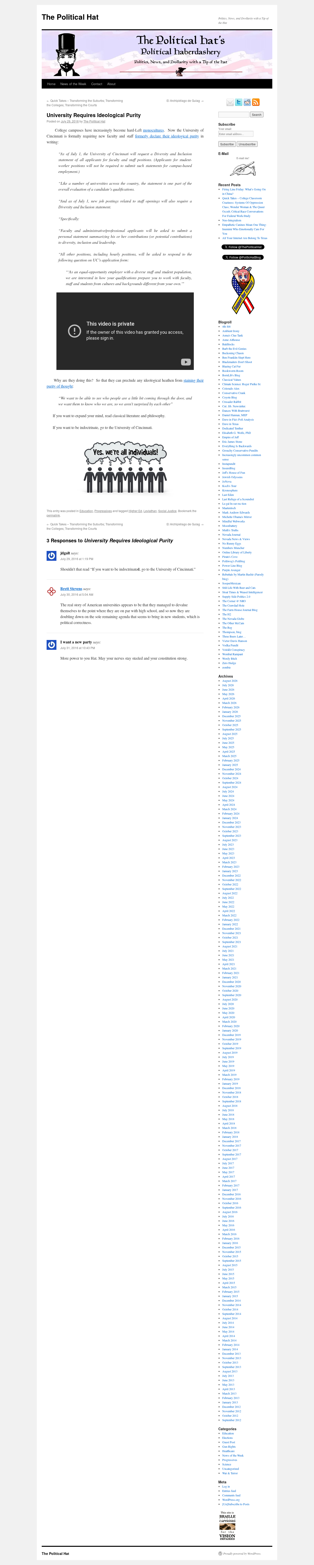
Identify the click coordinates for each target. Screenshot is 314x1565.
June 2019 (228, 1061)
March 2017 (229, 1181)
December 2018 (231, 1088)
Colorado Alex (230, 388)
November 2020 (231, 986)
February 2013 (230, 1398)
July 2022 (228, 897)
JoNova (226, 481)
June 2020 (228, 1008)
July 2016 (228, 1216)
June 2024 (228, 796)
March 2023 (229, 862)
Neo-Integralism (231, 220)
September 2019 (231, 1048)
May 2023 (228, 853)
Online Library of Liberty (237, 552)
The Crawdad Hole (233, 605)
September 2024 (231, 782)
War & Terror (230, 1473)
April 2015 (228, 1283)
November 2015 (231, 1252)
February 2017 (230, 1185)
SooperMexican (231, 583)
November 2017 (231, 1145)
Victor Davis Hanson (234, 641)
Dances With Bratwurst (235, 410)
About (111, 83)
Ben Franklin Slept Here (236, 357)
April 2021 (228, 964)
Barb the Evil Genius (234, 348)
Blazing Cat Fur (231, 366)
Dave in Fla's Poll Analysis (238, 419)
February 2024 (230, 813)
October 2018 (230, 1097)
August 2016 (229, 1212)
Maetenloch (229, 508)
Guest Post (228, 1442)
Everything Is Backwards (237, 446)
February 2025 (230, 760)
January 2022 (230, 924)
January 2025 (230, 765)
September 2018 (231, 1101)
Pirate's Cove (229, 557)
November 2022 (231, 880)
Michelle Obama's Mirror (237, 517)
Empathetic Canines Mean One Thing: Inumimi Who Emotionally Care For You (244, 229)
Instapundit (228, 464)
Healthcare (228, 1451)
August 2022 (229, 893)
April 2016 (228, 1229)
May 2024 (228, 800)
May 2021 (228, 959)
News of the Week (73, 83)
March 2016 (229, 1234)
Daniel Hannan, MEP (234, 415)
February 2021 (230, 973)
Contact (96, 83)
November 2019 (231, 1039)
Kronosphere (229, 490)
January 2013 (230, 1402)
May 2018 (228, 1119)
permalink (53, 515)
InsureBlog (228, 468)
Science (226, 1464)
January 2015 (230, 1296)
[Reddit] (247, 105)
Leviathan (150, 511)
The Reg (227, 627)
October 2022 (230, 884)
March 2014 (229, 1340)
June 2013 (228, 1380)
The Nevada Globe (233, 619)
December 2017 (231, 1141)
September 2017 (231, 1154)
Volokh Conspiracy (233, 650)
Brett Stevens (71, 588)
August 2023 (229, 840)
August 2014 (229, 1318)
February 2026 (230, 707)
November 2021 (231, 933)
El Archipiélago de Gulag (185, 100)
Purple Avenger (231, 570)
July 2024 (228, 791)
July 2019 (228, 1057)
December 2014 (231, 1300)
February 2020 (230, 1026)
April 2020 (228, 1017)
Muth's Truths (230, 530)
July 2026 (228, 685)
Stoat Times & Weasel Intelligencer (242, 592)
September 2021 (231, 942)
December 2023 (231, 822)
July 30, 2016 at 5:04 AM (76, 594)
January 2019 (230, 1083)
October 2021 (230, 937)
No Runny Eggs (231, 543)
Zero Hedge (229, 663)
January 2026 (230, 712)
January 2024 (230, 818)
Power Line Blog (232, 565)
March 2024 (229, 809)
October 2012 (230, 1415)
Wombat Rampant (232, 654)
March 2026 (229, 703)
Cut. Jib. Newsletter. (234, 406)
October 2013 (230, 1362)
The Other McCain (233, 623)
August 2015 (229, 1265)
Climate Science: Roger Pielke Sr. (241, 384)
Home (51, 83)
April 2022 (228, 911)
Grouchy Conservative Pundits (240, 450)
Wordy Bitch (229, 658)
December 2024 (231, 769)
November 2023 (231, 827)
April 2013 (228, 1389)
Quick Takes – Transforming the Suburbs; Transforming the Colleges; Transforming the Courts (85, 102)
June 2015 (228, 1274)
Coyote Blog (229, 397)
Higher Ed (135, 511)
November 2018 (231, 1092)
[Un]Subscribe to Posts (235, 1504)
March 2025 (229, 756)
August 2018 (229, 1106)
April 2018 (228, 1123)
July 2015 (228, 1269)
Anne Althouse (231, 340)
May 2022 (228, 906)
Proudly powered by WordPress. (242, 1553)
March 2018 (229, 1128)
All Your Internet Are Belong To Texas (244, 238)
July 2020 (228, 1004)
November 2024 (231, 773)
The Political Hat (70, 16)
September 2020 (231, 995)
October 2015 (230, 1256)
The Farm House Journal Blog (240, 610)
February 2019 (230, 1079)
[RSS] (256, 105)
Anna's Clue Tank (232, 335)
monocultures (153, 130)
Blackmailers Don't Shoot (237, 362)
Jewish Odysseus (232, 477)
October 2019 (230, 1044)
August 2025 (229, 734)
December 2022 (231, 875)
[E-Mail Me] (230, 105)
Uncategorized (230, 1469)
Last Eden (228, 495)
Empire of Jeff (230, 437)
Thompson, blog (231, 632)
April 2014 (228, 1336)
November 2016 (231, 1198)
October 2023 (230, 831)
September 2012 (231, 1420)
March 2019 (229, 1075)
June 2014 (228, 1327)
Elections (227, 1438)
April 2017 (228, 1176)
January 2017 (230, 1190)
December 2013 (231, 1353)
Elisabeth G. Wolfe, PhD (236, 433)
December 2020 (231, 982)
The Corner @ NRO (234, 601)
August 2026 (229, 681)
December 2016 (231, 1194)
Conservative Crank (233, 393)
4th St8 (226, 326)
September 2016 (231, 1207)
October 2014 (230, 1309)
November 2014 (231, 1305)
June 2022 (228, 902)
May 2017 (228, 1172)
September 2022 (231, 889)
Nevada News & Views (236, 539)
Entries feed (229, 1491)
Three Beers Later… (234, 636)
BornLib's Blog (231, 375)
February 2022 (230, 920)
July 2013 (228, 1376)
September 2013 (231, 1367)
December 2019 (231, 1035)
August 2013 (229, 1371)
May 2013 (228, 1384)
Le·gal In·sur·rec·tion (234, 503)
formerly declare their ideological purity (167, 135)
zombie (226, 667)
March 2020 (229, 1021)
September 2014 (231, 1314)
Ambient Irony (230, 331)
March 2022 (229, 915)
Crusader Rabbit (231, 402)
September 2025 (231, 729)
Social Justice (167, 511)
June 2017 (228, 1168)
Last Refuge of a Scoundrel (238, 499)
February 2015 (230, 1291)
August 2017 (229, 1159)
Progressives (103, 511)
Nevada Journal (231, 534)
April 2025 (228, 751)
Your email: (225, 129)
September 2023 (231, 835)
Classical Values (231, 379)
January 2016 (230, 1243)
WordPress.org (231, 1500)
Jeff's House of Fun (233, 472)
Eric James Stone (232, 441)
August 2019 (229, 1052)
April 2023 (228, 858)
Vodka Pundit (230, 645)
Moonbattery (229, 526)
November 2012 (231, 1411)
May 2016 (228, 1225)
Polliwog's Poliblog (233, 561)
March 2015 (229, 1287)
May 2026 (228, 694)
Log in (226, 1486)
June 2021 (228, 955)
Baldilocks (228, 344)
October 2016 (230, 1203)
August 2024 (229, 787)
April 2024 (228, 804)
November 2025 (231, 720)
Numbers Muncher (233, 548)
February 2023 (230, 866)
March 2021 (229, 968)
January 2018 (230, 1137)
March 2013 (229, 1393)
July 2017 (228, 1163)
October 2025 (230, 725)
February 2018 (230, 1132)
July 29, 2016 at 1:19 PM (76, 559)
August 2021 (229, 946)
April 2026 (228, 698)
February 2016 (230, 1238)
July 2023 (228, 844)
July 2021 (228, 951)
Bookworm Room (232, 371)
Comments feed (231, 1495)
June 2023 (228, 849)
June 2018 (228, 1114)
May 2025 (228, 747)
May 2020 (228, 1013)
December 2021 (231, 928)
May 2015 (228, 1278)
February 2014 (230, 1345)
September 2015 (231, 1260)
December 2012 (231, 1407)
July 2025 (228, 738)
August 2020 (229, 999)
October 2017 (230, 1150)
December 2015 (231, 1247)
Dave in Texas (230, 424)
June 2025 (228, 743)
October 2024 (230, 778)
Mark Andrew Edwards (236, 512)
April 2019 (228, 1070)
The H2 (226, 614)
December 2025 (231, 716)
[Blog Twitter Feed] (239, 105)
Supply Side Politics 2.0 (236, 596)
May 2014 (228, 1331)
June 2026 (228, 689)
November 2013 (231, 1358)
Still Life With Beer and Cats (239, 588)
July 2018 (228, 1110)
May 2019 (228, 1066)
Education (86, 511)
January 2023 (230, 871)
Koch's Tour (229, 486)
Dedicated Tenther (232, 428)
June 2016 (228, 1221)
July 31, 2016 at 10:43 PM (77, 648)
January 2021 (230, 977)
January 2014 (230, 1349)
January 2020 (230, 1030)
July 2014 (228, 1322)
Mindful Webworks (233, 521)
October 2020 (230, 990)
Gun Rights (229, 1446)
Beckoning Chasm (233, 353)
